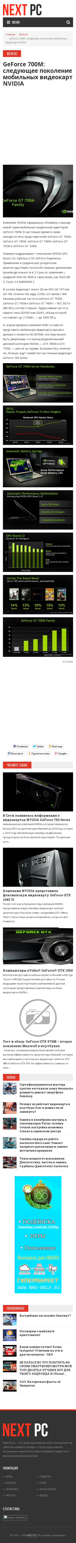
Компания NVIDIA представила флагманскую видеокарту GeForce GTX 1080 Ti (37, 895)
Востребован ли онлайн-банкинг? (45, 1315)
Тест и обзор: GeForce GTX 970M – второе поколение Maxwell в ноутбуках (37, 1043)
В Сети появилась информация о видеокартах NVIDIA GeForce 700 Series (36, 817)
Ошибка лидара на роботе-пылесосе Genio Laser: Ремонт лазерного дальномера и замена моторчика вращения (43, 1144)
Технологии (48, 1489)
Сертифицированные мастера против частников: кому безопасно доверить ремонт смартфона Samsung (46, 1090)
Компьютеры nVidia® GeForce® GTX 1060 (38, 970)
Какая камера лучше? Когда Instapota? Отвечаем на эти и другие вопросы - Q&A (41, 1350)
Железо (23, 34)
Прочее (11, 1495)
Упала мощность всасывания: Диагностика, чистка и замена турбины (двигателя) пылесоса (43, 1162)
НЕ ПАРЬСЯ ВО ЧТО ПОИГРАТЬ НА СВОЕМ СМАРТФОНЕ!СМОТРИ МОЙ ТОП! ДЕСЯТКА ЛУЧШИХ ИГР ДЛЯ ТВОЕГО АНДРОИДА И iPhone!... (45, 1368)
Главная (10, 34)
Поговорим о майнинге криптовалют (36, 1333)
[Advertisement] (38, 125)
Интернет (12, 1489)
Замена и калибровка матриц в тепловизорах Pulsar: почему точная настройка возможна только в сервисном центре (42, 1125)
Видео (44, 1495)
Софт (43, 1482)
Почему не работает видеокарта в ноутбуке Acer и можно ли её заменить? (44, 1107)
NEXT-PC (32, 1535)
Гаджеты (45, 1476)
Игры (9, 1476)
